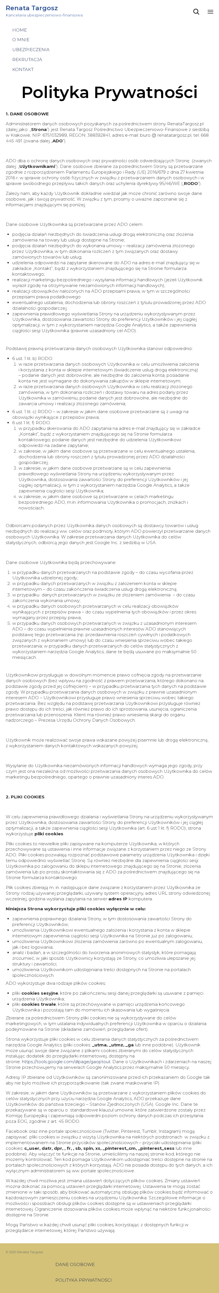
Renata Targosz (32, 8)
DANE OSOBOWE (75, 1264)
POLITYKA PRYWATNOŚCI (83, 1280)
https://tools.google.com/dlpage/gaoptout (66, 1061)
